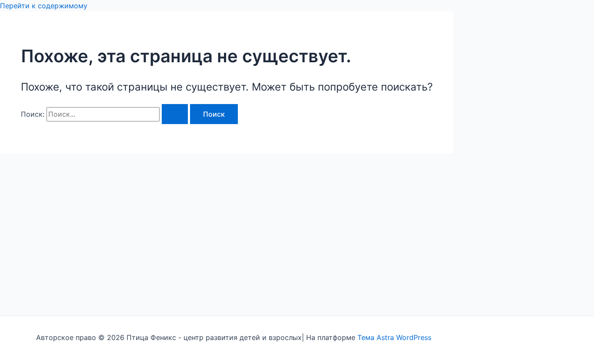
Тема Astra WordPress (394, 337)
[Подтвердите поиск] (175, 114)
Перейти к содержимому (43, 5)
